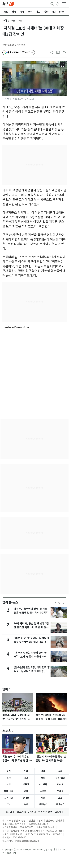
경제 (43, 771)
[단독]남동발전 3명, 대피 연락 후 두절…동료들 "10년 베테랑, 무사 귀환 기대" (32, 671)
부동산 (26, 784)
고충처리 (59, 811)
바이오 (60, 784)
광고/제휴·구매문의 (26, 811)
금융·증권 (60, 777)
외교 (26, 777)
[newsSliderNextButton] (63, 602)
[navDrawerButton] (64, 3)
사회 (4, 20)
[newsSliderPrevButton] (55, 602)
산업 (9, 784)
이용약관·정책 (45, 811)
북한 (43, 777)
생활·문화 (8, 791)
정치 (9, 771)
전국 (9, 777)
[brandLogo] (8, 3)
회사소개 (10, 811)
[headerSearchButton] (52, 3)
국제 (60, 771)
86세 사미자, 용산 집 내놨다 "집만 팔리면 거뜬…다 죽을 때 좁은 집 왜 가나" (31, 627)
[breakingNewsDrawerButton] (57, 3)
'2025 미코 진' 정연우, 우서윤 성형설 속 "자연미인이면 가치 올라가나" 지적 (31, 642)
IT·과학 (43, 784)
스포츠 (6, 730)
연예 (5, 689)
